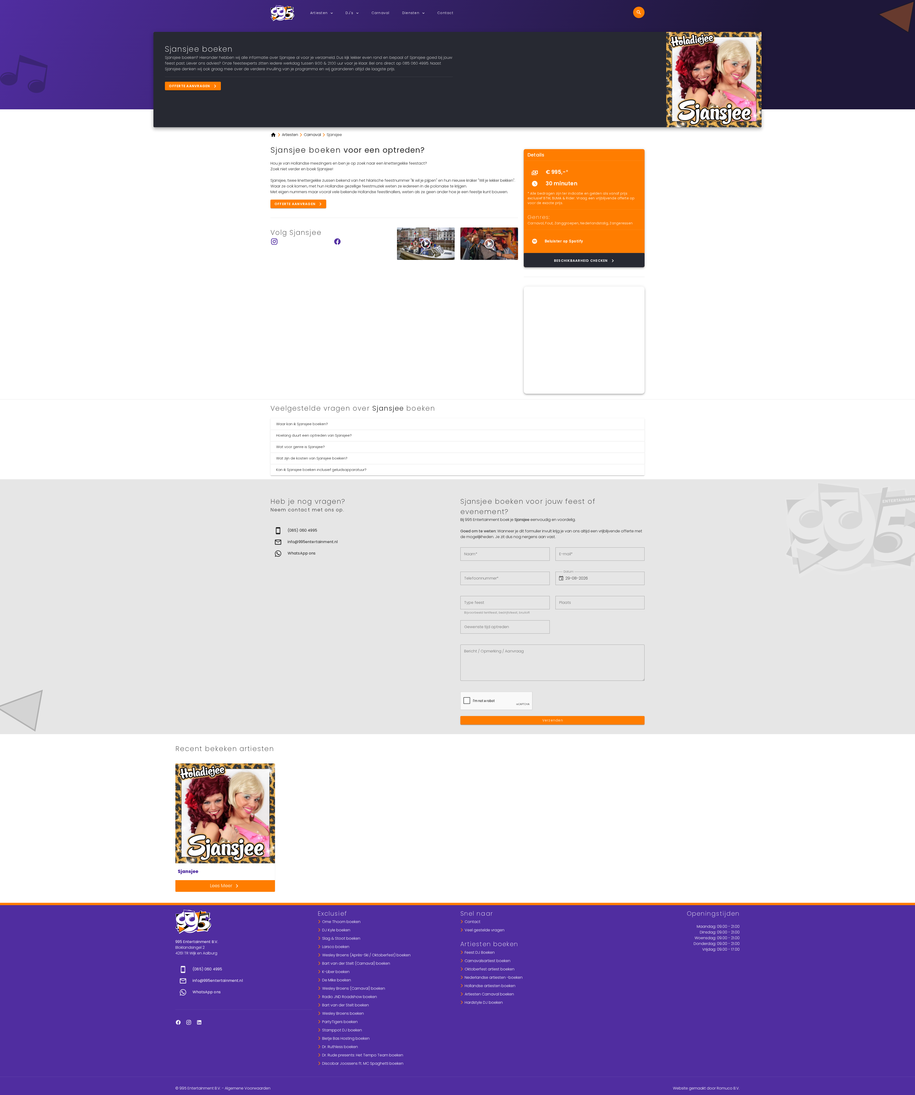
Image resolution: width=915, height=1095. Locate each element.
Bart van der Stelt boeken (345, 1005)
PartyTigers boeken (340, 1021)
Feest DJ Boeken (480, 952)
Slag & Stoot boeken (341, 938)
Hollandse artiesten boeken (490, 986)
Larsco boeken (335, 946)
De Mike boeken (336, 980)
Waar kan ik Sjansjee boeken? (302, 423)
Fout (549, 223)
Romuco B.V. (728, 1088)
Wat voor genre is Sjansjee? (300, 446)
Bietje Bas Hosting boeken (346, 1038)
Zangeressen (621, 223)
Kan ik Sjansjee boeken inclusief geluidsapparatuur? (321, 469)
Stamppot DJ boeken (342, 1030)
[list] (584, 178)
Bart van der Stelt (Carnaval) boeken (356, 963)
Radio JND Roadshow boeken (349, 996)
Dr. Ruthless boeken (340, 1047)
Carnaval (536, 223)
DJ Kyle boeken (336, 930)
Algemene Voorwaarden (247, 1088)
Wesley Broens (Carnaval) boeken (353, 988)
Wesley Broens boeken (343, 1013)
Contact (472, 921)
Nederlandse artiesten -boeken (494, 977)
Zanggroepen (566, 223)
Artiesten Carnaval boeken (489, 994)
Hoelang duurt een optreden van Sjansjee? (314, 435)
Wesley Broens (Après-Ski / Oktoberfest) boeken (366, 955)
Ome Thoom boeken (341, 921)
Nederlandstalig (594, 223)
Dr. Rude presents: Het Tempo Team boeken (362, 1055)
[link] (362, 530)
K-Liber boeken (336, 971)
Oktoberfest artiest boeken (489, 969)
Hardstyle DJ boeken (484, 1002)
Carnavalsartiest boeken (487, 961)
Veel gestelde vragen (484, 930)
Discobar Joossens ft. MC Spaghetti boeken (362, 1063)
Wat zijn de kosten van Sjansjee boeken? (311, 458)
